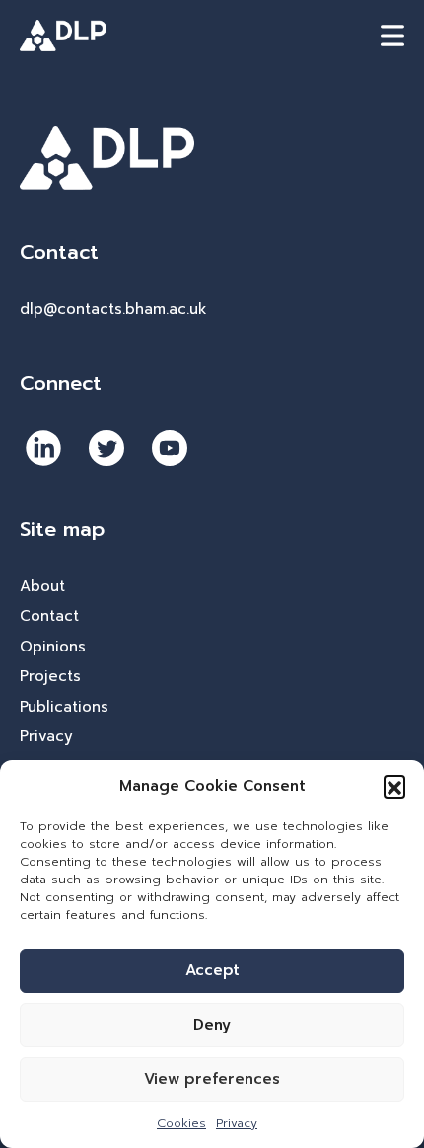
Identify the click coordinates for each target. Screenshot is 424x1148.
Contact (49, 616)
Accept (212, 970)
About (42, 586)
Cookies (181, 1123)
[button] (394, 786)
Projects (50, 676)
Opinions (53, 646)
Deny (212, 1024)
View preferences (212, 1079)
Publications (64, 707)
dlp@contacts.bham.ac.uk (113, 309)
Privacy (236, 1123)
